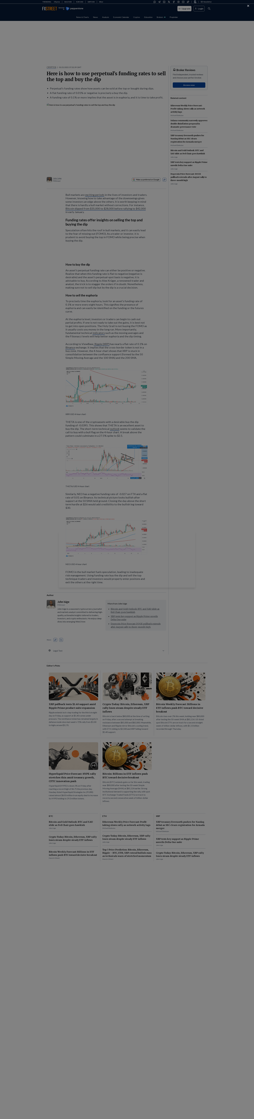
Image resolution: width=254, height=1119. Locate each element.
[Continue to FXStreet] (248, 5)
